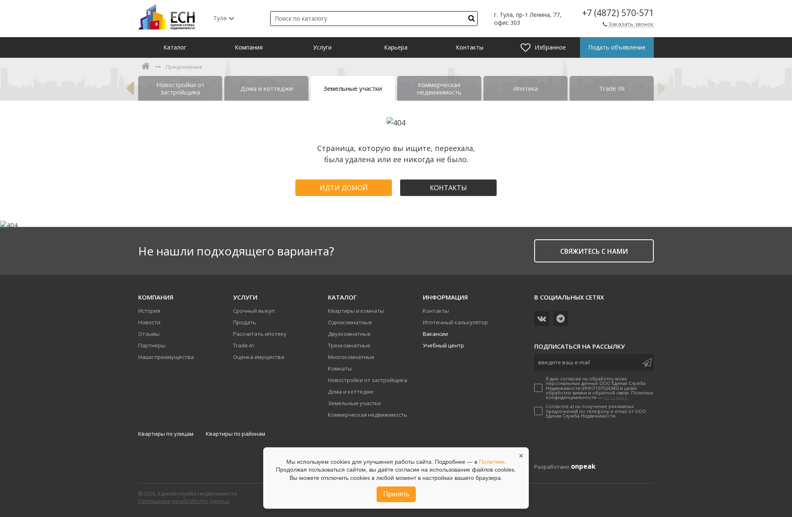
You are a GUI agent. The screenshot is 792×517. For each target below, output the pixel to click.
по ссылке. (616, 397)
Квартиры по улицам (165, 433)
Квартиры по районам (235, 433)
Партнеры (151, 345)
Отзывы (149, 334)
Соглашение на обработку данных (184, 501)
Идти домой (344, 187)
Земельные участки (354, 403)
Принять (396, 494)
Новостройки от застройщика (367, 380)
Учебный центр (443, 345)
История (149, 310)
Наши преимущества (166, 357)
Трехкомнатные (349, 345)
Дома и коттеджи (350, 391)
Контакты (448, 187)
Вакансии (435, 334)
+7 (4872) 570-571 (618, 13)
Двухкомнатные (349, 334)
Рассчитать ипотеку (260, 334)
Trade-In (243, 345)
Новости (149, 322)
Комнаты (340, 368)
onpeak (583, 466)
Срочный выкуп (254, 310)
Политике (491, 461)
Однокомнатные (350, 322)
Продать (244, 322)
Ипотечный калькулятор (455, 322)
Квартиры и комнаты (356, 310)
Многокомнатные (351, 357)
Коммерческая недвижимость (367, 414)
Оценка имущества (258, 357)
